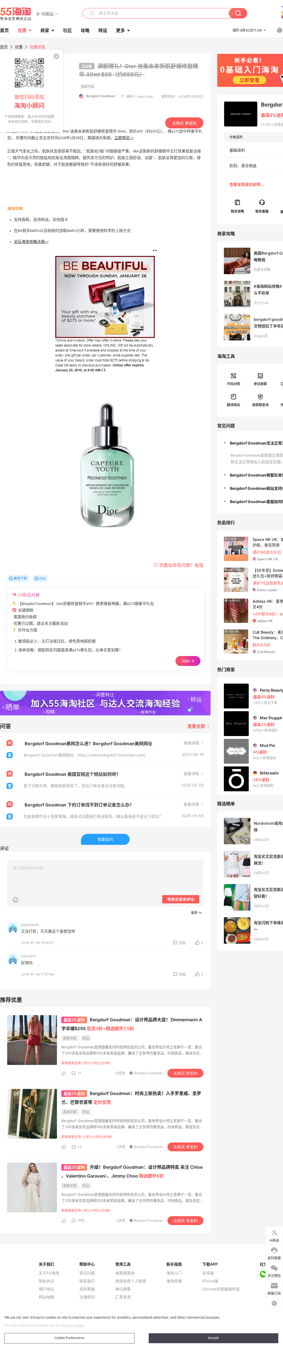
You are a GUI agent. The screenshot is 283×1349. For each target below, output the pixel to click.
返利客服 (87, 1289)
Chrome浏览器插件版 (221, 1289)
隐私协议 (46, 1281)
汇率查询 (123, 1297)
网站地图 (46, 1297)
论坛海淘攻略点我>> (31, 242)
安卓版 (208, 1273)
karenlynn (28, 956)
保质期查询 (260, 405)
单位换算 (260, 384)
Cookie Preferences (69, 1338)
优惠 (22, 30)
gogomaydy (30, 924)
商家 (44, 30)
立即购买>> (124, 138)
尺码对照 (233, 384)
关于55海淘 (49, 1273)
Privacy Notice (72, 1326)
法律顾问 (87, 1297)
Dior (42, 578)
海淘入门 (174, 1273)
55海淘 (16, 13)
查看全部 (196, 726)
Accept (213, 1338)
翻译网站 (233, 405)
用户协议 (46, 1289)
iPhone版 (210, 1281)
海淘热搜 (174, 1281)
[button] (47, 14)
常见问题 (87, 1273)
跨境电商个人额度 (130, 1281)
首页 (4, 46)
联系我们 (87, 1281)
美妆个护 (20, 578)
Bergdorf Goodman (100, 96)
